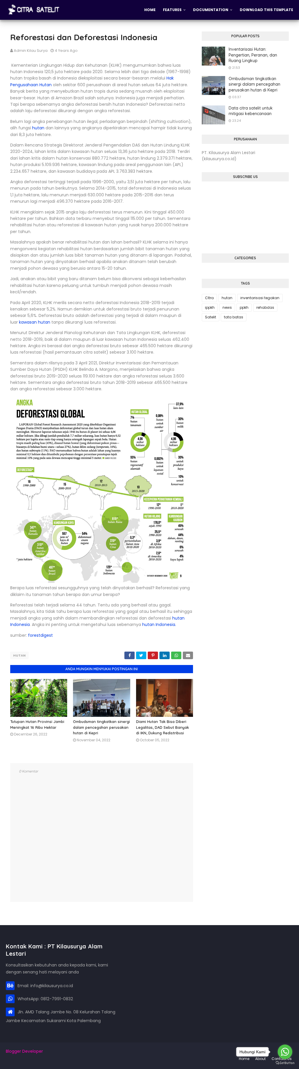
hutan (38, 128)
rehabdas (265, 307)
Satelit (210, 317)
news (227, 307)
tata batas (233, 317)
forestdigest (40, 635)
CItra (209, 297)
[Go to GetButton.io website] (285, 1063)
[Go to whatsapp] (285, 1052)
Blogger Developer (24, 1051)
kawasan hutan (35, 322)
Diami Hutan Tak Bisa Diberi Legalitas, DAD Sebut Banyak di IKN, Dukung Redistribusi (162, 727)
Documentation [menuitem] (210, 9)
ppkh (244, 307)
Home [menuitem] (150, 9)
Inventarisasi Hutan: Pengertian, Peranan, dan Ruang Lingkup (253, 55)
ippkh (210, 307)
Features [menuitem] (172, 9)
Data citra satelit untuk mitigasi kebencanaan (251, 111)
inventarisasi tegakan (259, 297)
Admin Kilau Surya (31, 50)
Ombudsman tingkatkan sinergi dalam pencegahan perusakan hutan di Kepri (101, 727)
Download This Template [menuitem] (266, 9)
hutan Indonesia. (159, 624)
